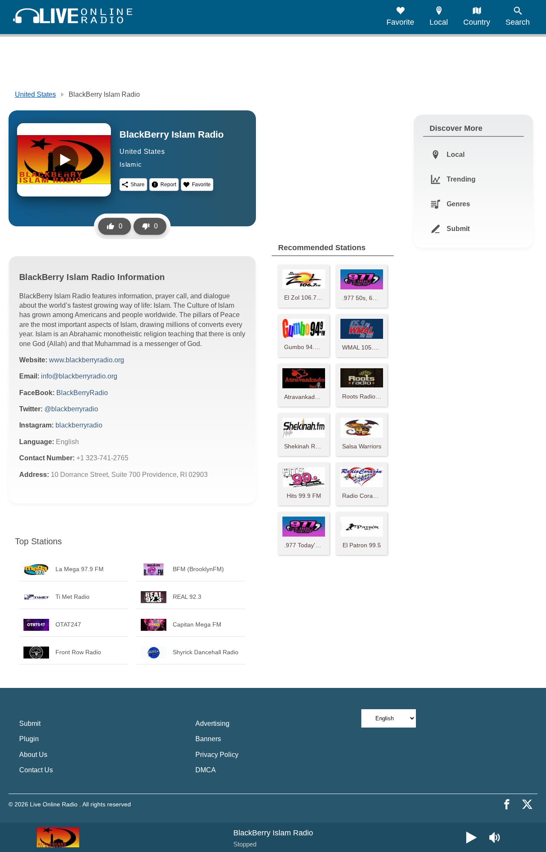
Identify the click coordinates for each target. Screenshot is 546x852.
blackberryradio (78, 425)
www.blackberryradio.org (86, 360)
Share (138, 185)
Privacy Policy (216, 754)
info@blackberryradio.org (79, 376)
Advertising (212, 723)
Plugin (29, 738)
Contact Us (36, 770)
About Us (33, 754)
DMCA (205, 770)
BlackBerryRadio (82, 392)
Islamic (130, 164)
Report (168, 185)
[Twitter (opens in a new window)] (527, 804)
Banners (208, 738)
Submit (30, 723)
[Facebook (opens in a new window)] (507, 804)
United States (35, 94)
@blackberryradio (71, 409)
